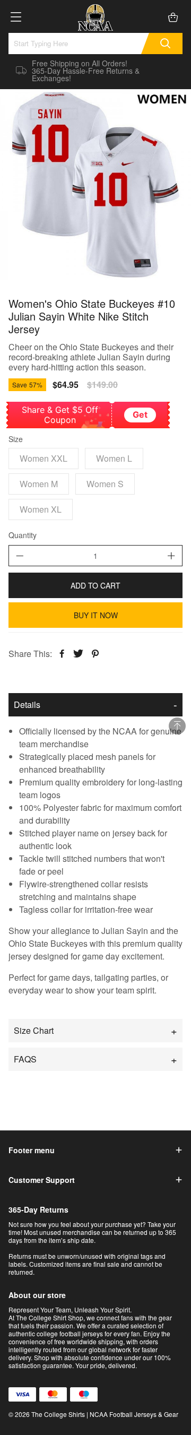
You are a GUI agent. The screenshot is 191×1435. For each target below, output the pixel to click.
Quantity (22, 535)
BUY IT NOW (96, 615)
